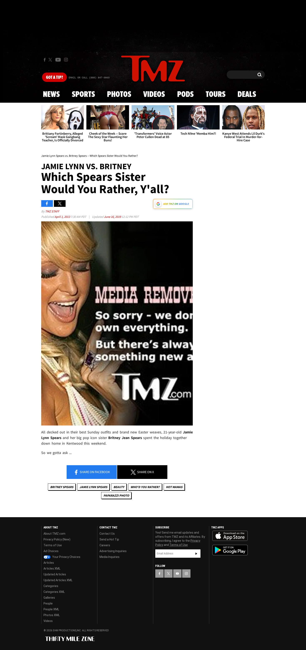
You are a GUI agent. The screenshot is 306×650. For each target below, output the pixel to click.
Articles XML (52, 568)
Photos (119, 95)
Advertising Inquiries (113, 551)
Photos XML (52, 615)
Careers (105, 545)
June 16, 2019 (113, 217)
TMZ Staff (52, 211)
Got (54, 77)
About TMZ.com (54, 533)
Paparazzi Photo (116, 495)
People (48, 603)
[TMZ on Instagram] (66, 59)
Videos (154, 95)
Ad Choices (51, 551)
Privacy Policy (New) (57, 539)
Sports (83, 95)
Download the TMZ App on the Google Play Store (230, 550)
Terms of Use (53, 545)
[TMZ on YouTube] (177, 573)
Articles (49, 562)
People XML (51, 609)
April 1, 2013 (63, 217)
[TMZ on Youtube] (58, 59)
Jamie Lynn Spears (93, 487)
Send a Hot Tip (109, 539)
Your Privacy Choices (66, 557)
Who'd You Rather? (145, 487)
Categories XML (54, 591)
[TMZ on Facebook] (44, 60)
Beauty (118, 487)
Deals (247, 95)
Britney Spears (61, 487)
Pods (185, 95)
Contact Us (107, 533)
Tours (215, 95)
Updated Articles (55, 574)
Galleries (49, 597)
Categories (51, 586)
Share (94, 472)
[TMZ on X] (51, 60)
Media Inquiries (109, 557)
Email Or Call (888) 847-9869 (89, 77)
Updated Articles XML (58, 580)
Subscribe (196, 553)
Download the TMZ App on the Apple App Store (230, 536)
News (51, 95)
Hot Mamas (174, 487)
